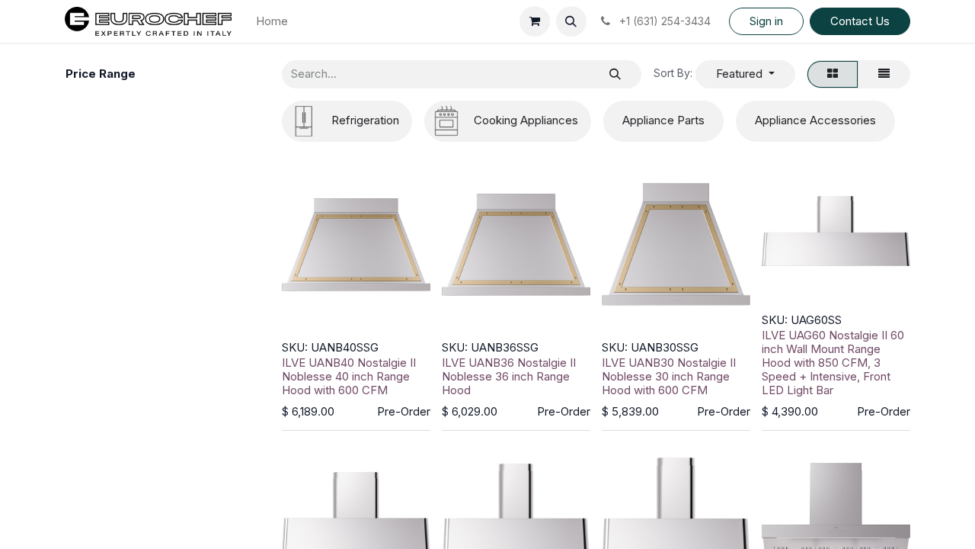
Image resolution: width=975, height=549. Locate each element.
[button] (571, 21)
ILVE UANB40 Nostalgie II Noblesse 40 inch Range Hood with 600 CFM (349, 376)
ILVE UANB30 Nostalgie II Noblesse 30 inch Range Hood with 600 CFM (669, 376)
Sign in (766, 21)
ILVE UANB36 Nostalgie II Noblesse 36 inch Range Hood (509, 376)
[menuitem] (272, 22)
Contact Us (860, 21)
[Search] (615, 74)
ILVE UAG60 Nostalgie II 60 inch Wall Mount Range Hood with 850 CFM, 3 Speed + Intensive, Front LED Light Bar (833, 362)
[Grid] (832, 74)
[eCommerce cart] (534, 21)
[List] (884, 74)
